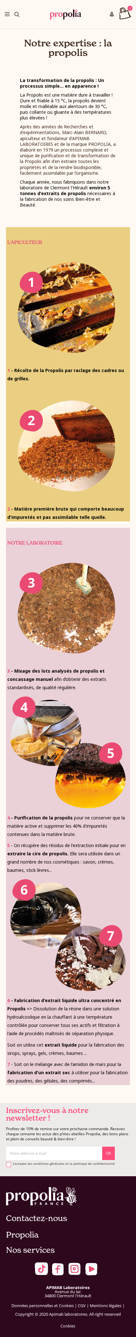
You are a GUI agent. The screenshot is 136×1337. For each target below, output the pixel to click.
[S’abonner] (108, 1153)
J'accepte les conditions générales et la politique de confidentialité (64, 1164)
